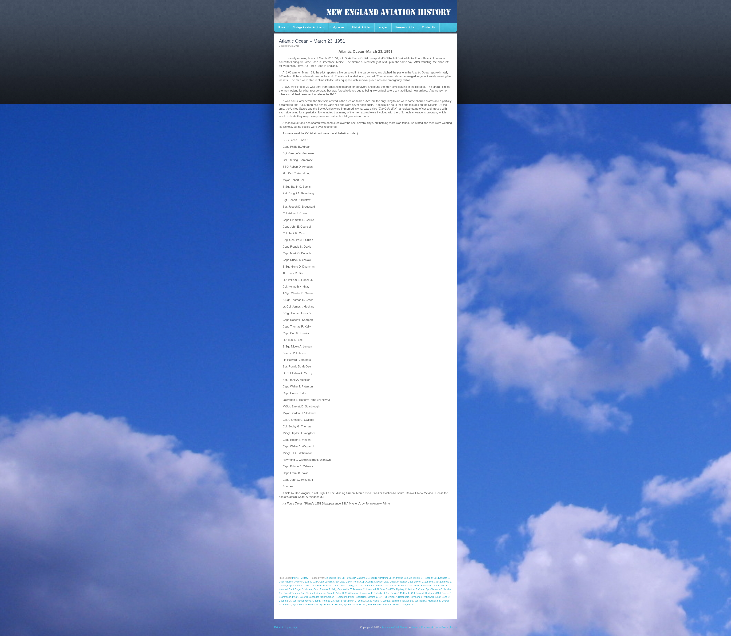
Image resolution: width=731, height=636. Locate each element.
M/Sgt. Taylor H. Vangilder (305, 597)
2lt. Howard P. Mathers (353, 578)
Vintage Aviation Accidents (309, 27)
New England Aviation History (365, 11)
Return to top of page (285, 627)
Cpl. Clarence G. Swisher (439, 589)
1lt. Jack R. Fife (333, 578)
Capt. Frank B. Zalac (321, 585)
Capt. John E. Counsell (370, 585)
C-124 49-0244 (310, 581)
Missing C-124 (374, 597)
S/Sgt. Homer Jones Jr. (302, 600)
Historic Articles (361, 27)
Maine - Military (300, 578)
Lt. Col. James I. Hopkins (421, 593)
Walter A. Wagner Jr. (403, 604)
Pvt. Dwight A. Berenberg (396, 597)
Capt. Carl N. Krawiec (371, 581)
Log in (453, 627)
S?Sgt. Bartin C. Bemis (352, 600)
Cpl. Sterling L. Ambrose (313, 593)
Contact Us (428, 27)
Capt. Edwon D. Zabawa (420, 581)
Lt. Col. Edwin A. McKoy (395, 593)
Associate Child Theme (394, 627)
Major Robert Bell (357, 597)
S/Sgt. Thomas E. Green (327, 600)
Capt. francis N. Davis (298, 585)
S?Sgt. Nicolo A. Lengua (377, 600)
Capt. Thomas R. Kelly (325, 589)
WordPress (442, 627)
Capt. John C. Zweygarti (345, 585)
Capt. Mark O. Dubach (395, 585)
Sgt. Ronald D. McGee (354, 604)
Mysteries (338, 27)
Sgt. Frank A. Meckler (425, 600)
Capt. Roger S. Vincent (300, 589)
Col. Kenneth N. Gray (374, 589)
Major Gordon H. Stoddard (333, 597)
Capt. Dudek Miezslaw (395, 581)
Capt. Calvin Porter (349, 581)
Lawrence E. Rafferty (371, 593)
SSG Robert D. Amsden (379, 604)
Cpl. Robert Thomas (289, 593)
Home (281, 27)
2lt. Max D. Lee (400, 578)
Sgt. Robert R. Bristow (331, 604)
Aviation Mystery (293, 581)
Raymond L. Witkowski (422, 597)
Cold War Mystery (395, 589)
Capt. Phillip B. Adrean (419, 585)
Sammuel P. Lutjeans (402, 600)
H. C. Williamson (350, 593)
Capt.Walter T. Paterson (350, 589)
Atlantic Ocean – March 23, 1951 (312, 41)
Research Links (404, 27)
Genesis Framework (422, 627)
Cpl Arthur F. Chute (415, 589)
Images (382, 27)
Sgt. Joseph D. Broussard (305, 604)
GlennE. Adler (334, 593)
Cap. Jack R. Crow (328, 581)
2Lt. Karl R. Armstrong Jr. (378, 578)
